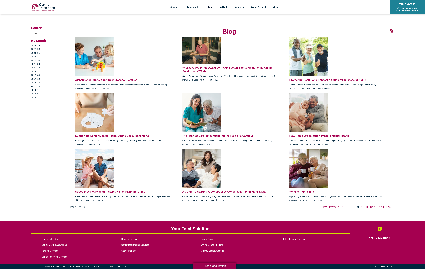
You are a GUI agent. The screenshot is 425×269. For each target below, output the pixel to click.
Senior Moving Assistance (54, 245)
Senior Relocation (50, 239)
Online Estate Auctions (212, 245)
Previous (334, 206)
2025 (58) (36, 49)
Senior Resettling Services (54, 257)
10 (362, 206)
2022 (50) (36, 60)
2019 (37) (36, 71)
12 (371, 206)
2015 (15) (36, 86)
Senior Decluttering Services (135, 245)
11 (367, 206)
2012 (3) (35, 97)
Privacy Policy (386, 266)
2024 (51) (36, 53)
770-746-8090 (379, 238)
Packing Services (50, 251)
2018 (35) (36, 75)
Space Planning (129, 251)
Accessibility (371, 266)
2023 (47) (36, 56)
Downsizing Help (129, 239)
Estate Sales (207, 239)
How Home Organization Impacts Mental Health (319, 135)
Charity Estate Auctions (212, 251)
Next (381, 206)
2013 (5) (35, 93)
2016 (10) (36, 82)
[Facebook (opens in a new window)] (380, 229)
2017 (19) (36, 79)
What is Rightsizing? (302, 191)
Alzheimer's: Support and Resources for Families (106, 79)
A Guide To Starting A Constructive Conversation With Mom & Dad (224, 191)
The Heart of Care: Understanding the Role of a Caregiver (218, 135)
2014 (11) (35, 90)
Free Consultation (215, 266)
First (324, 206)
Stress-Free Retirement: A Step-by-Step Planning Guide (110, 191)
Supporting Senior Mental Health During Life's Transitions (112, 135)
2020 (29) (36, 68)
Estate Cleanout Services (293, 239)
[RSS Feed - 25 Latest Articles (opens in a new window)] (391, 30)
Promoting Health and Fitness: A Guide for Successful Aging (327, 79)
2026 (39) (36, 45)
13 (375, 206)
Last (388, 206)
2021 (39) (36, 64)
